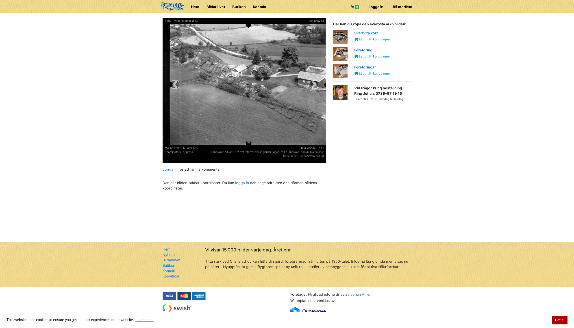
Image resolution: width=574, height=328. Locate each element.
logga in (242, 183)
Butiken (239, 6)
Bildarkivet (216, 6)
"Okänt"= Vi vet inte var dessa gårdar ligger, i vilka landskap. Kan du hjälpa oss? (274, 152)
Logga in (376, 6)
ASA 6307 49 (315, 148)
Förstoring (363, 50)
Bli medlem (402, 6)
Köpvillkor (171, 276)
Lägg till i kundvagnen (374, 39)
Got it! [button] (560, 320)
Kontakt (259, 6)
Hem (195, 6)
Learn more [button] (144, 320)
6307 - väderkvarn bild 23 (181, 20)
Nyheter (169, 254)
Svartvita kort (366, 33)
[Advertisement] (366, 137)
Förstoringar (365, 67)
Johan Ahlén (360, 294)
